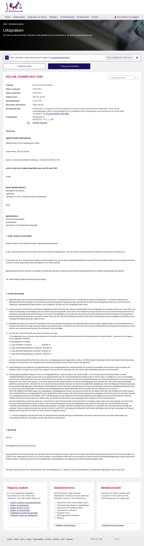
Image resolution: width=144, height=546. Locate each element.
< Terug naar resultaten (69, 66)
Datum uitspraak (13, 89)
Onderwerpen (19, 17)
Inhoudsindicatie (13, 109)
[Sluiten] (137, 57)
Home (7, 17)
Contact (94, 17)
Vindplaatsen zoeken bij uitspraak (24, 513)
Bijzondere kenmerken (15, 105)
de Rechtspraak (67, 17)
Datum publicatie (13, 93)
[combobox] (123, 77)
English (9, 539)
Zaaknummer (11, 97)
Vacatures (55, 539)
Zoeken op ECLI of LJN (19, 508)
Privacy (22, 539)
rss (105, 539)
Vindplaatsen (11, 117)
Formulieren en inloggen (128, 17)
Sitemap (16, 539)
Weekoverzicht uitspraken (113, 525)
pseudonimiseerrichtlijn (60, 58)
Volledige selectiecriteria (65, 525)
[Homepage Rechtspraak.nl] (13, 6)
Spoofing (48, 539)
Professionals (83, 17)
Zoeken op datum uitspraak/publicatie (25, 503)
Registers (53, 17)
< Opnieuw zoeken (24, 66)
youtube (136, 539)
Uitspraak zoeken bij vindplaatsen (24, 515)
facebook (125, 539)
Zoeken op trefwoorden (19, 505)
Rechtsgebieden (13, 101)
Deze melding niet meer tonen (119, 58)
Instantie (9, 85)
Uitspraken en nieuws (37, 17)
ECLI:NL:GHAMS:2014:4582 (57, 114)
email (108, 539)
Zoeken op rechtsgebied (20, 510)
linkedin (132, 539)
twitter (122, 539)
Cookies (29, 539)
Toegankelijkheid (38, 539)
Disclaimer (69, 539)
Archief (62, 539)
